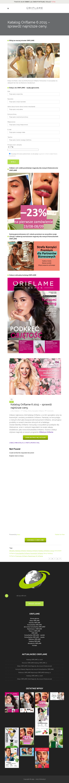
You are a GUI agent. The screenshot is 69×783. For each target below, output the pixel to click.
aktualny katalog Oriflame (17, 550)
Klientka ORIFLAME (34, 622)
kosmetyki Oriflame (36, 553)
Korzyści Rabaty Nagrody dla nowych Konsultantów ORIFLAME (35, 669)
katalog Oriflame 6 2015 (46, 550)
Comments (50, 411)
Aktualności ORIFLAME (34, 643)
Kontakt (34, 645)
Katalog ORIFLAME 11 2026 (34, 675)
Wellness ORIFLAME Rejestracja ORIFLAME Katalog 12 (34, 672)
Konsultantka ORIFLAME (34, 624)
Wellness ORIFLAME (34, 639)
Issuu (18, 534)
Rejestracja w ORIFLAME (34, 629)
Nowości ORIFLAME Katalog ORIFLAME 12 (34, 663)
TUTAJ (53, 2)
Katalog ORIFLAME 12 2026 (34, 659)
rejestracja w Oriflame (35, 556)
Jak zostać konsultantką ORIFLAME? (34, 627)
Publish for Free (60, 534)
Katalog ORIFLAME (34, 641)
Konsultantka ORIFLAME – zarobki (34, 635)
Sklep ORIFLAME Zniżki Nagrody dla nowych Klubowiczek (34, 666)
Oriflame (16, 411)
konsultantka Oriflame (22, 553)
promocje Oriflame (21, 556)
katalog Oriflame (32, 550)
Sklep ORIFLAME (34, 620)
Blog (25, 411)
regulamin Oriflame (44, 154)
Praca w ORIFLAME (34, 631)
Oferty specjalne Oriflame (36, 411)
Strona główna (34, 618)
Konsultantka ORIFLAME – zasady (34, 637)
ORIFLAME (34, 633)
